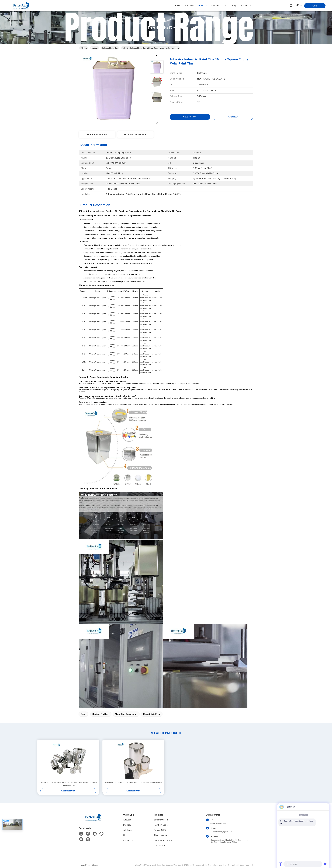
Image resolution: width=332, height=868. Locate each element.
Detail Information (97, 134)
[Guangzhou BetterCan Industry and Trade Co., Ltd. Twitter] (81, 833)
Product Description (135, 134)
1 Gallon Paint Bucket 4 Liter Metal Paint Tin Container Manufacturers (133, 782)
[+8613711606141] (88, 839)
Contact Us (128, 840)
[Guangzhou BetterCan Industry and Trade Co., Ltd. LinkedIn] (94, 833)
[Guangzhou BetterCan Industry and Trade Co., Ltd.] (20, 6)
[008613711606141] (101, 833)
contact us (246, 6)
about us (189, 6)
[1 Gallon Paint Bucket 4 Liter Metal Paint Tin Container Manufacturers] (133, 760)
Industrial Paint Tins (110, 48)
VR (226, 6)
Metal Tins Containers (125, 714)
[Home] (93, 821)
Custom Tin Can (100, 714)
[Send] (325, 864)
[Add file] (280, 864)
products (202, 6)
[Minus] (325, 806)
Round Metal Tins (151, 714)
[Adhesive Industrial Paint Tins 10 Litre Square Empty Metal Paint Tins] (113, 88)
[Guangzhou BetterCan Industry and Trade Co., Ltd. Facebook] (88, 833)
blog (234, 6)
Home (178, 6)
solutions (215, 6)
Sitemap (95, 865)
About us (127, 820)
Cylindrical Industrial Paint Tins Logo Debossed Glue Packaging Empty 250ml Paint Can (68, 783)
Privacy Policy (84, 865)
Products (94, 48)
